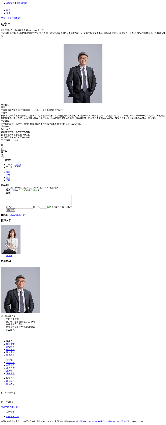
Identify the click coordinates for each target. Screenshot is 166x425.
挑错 (8, 175)
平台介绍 (10, 362)
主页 (3, 18)
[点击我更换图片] (55, 207)
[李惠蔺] (10, 253)
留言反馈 (10, 384)
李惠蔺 (9, 255)
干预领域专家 (13, 18)
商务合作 (10, 368)
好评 (28, 190)
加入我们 (10, 371)
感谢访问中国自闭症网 (16, 3)
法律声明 (10, 373)
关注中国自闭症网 (9, 407)
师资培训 (10, 355)
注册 (8, 13)
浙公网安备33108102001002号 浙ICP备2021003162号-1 (100, 421)
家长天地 (10, 352)
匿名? (69, 207)
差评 (37, 190)
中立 (18, 190)
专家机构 (10, 349)
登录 (8, 10)
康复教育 (10, 347)
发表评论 (10, 210)
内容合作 (10, 365)
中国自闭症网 (12, 417)
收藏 (8, 172)
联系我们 (10, 381)
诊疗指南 (10, 344)
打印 (8, 180)
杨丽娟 (18, 164)
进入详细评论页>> (18, 215)
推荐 (8, 177)
